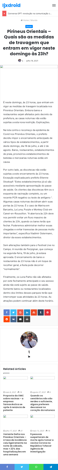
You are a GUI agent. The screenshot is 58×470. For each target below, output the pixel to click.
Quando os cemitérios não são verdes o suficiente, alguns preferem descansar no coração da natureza (42, 403)
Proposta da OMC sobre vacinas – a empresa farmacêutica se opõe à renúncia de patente (14, 403)
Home (26, 20)
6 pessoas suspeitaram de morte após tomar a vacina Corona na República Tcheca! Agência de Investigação (42, 443)
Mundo (34, 20)
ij (22, 61)
